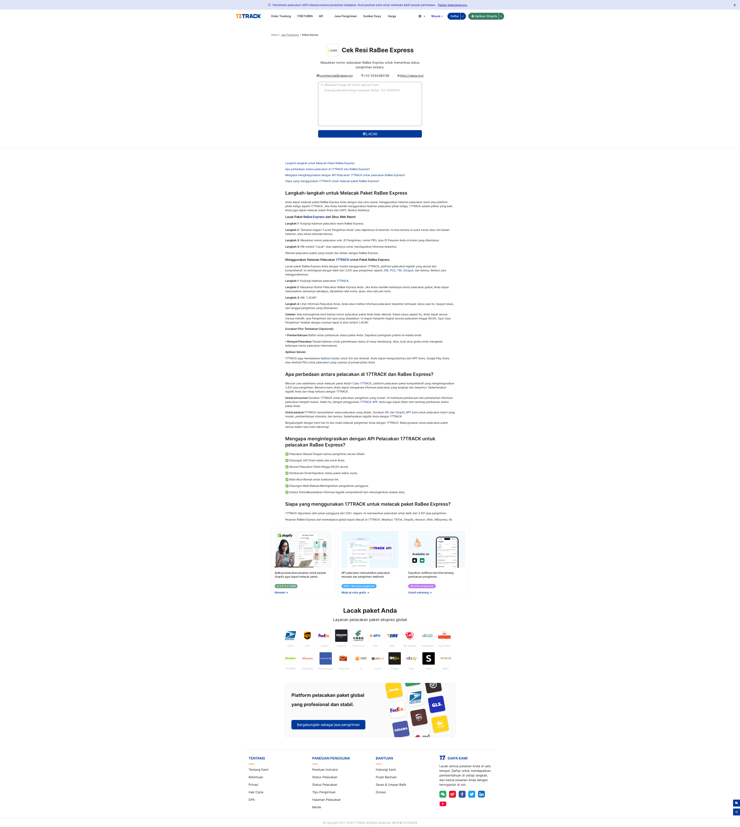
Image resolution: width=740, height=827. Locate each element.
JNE (385, 270)
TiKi (399, 270)
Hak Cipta (256, 792)
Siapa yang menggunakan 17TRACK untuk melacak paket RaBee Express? (332, 181)
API (321, 16)
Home (274, 35)
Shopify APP (403, 412)
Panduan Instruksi (325, 769)
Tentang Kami (258, 769)
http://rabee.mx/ (412, 76)
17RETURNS (305, 16)
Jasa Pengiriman (290, 35)
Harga (392, 16)
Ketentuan (256, 777)
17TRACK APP (369, 401)
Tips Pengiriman (324, 792)
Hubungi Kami (386, 769)
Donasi (381, 792)
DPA (252, 800)
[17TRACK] (248, 16)
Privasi (253, 784)
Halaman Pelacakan (326, 800)
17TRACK (343, 260)
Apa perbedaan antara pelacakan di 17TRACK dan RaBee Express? (327, 169)
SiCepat (408, 270)
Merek (316, 807)
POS (393, 270)
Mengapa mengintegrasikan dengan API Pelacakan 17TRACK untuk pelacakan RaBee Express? (345, 175)
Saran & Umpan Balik (391, 784)
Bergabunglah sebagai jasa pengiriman (328, 725)
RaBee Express (314, 217)
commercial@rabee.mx (336, 76)
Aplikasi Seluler (330, 358)
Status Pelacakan (324, 777)
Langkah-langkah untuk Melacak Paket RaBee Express (319, 163)
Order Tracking (281, 16)
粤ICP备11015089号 (404, 822)
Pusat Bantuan (386, 777)
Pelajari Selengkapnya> (453, 5)
